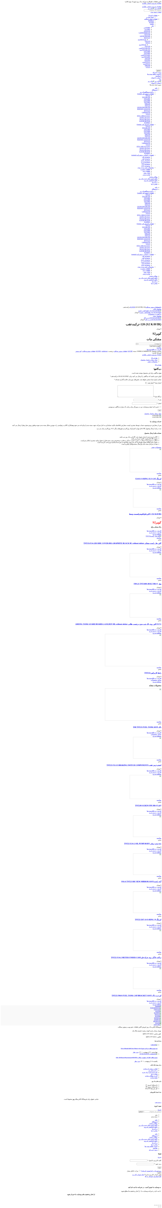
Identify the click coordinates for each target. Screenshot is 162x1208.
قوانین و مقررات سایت (150, 1069)
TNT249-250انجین (144, 48)
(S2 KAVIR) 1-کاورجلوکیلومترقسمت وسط (145, 514)
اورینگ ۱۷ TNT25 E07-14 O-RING (148, 920)
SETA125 (147, 38)
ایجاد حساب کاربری (138, 1174)
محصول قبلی (157, 309)
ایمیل (159, 403)
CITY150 (147, 34)
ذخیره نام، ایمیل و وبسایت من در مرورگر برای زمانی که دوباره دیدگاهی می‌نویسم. (133, 407)
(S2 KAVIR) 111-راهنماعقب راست (150, 312)
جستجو (158, 70)
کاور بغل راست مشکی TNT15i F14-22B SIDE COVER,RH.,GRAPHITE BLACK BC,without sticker (122, 543)
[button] (155, 486)
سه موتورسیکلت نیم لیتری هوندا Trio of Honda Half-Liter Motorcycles (139, 1048)
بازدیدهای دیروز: (152, 1087)
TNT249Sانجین (145, 55)
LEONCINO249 (145, 36)
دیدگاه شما (157, 396)
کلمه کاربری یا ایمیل (154, 1160)
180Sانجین (147, 27)
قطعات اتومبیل (153, 15)
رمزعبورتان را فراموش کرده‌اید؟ (151, 1171)
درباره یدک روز (153, 1070)
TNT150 (147, 46)
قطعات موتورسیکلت (88, 351)
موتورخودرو (150, 17)
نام (159, 400)
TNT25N (147, 60)
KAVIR (151, 22)
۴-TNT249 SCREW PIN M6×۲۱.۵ (148, 805)
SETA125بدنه (142, 39)
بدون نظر (136, 1052)
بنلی (152, 26)
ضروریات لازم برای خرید (150, 1072)
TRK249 (147, 65)
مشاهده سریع (157, 488)
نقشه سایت (154, 1077)
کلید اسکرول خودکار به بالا (153, 1176)
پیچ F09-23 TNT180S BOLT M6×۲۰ (147, 584)
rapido (152, 24)
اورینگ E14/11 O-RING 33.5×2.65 (148, 479)
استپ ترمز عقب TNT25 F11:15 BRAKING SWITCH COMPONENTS (134, 765)
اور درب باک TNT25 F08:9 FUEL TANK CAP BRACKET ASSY (136, 995)
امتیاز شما (157, 383)
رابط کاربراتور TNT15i (152, 673)
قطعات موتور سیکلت (151, 19)
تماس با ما (154, 1074)
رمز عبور (157, 1164)
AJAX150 (147, 31)
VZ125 (148, 67)
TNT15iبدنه (142, 45)
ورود (159, 1167)
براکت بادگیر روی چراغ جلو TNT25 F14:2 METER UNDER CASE (136, 957)
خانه (160, 307)
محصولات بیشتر (153, 361)
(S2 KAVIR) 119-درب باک (153, 319)
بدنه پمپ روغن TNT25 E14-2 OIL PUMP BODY (142, 844)
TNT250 (147, 58)
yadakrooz (104, 351)
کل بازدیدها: (154, 1088)
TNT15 (148, 43)
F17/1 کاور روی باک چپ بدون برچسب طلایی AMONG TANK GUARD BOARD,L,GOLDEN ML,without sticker (118, 624)
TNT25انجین (146, 62)
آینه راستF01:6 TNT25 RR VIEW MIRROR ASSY (141, 881)
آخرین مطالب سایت (151, 1076)
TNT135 (147, 41)
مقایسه (159, 348)
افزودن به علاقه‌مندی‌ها (154, 349)
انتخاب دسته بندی (155, 12)
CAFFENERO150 (144, 33)
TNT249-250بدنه (145, 50)
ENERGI (151, 20)
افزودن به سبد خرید (155, 346)
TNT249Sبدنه (146, 57)
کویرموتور (78, 351)
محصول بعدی (157, 316)
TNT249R (147, 51)
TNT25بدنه (146, 64)
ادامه (159, 1173)
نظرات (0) (154, 358)
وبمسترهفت (158, 1102)
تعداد (157, 344)
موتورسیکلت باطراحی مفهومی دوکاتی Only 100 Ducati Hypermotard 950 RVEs (137, 1057)
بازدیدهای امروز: (152, 1085)
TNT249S (147, 53)
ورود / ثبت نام (153, 1150)
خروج (159, 1110)
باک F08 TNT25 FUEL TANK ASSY (147, 727)
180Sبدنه (147, 29)
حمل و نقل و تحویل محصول (149, 360)
